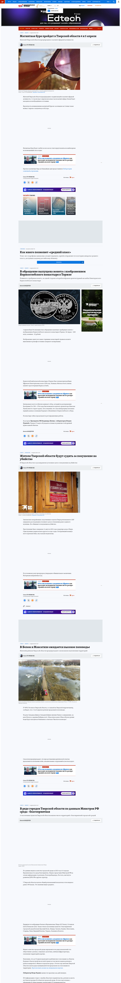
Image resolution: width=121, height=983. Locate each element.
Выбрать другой (55, 10)
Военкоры (42, 28)
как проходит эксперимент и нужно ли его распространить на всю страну (56, 160)
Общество (40, 1)
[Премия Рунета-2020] (40, 5)
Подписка (98, 5)
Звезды (62, 1)
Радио (82, 5)
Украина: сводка (51, 28)
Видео (15, 1)
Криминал (28, 608)
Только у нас (35, 28)
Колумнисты (99, 1)
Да (49, 10)
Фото (9, 1)
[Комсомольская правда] (26, 5)
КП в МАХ (59, 28)
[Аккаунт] (118, 2)
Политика (32, 1)
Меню (2, 2)
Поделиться (97, 44)
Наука (86, 1)
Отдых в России (66, 28)
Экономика (49, 1)
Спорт (92, 1)
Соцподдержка (78, 1)
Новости (28, 28)
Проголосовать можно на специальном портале (47, 970)
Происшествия (88, 28)
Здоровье (69, 1)
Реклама (89, 5)
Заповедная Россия (77, 28)
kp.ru (73, 177)
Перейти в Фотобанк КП (39, 92)
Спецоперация (23, 1)
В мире (56, 1)
